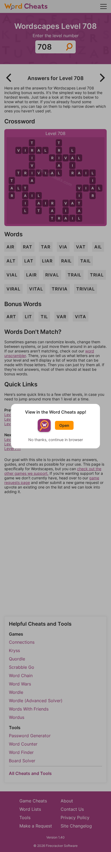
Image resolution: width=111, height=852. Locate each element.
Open (64, 425)
